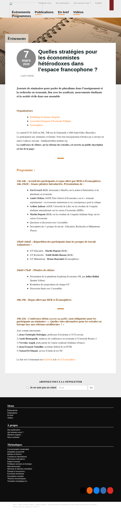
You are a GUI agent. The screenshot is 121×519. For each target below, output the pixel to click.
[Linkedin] (103, 490)
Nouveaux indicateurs (16, 459)
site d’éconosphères (66, 359)
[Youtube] (110, 490)
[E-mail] (83, 490)
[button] (111, 5)
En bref (10, 415)
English (98, 3)
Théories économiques (16, 479)
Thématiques (14, 444)
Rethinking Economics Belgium (45, 116)
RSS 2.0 (36, 507)
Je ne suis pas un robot (43, 387)
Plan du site (17, 507)
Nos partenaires (62, 3)
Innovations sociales (15, 476)
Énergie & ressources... (16, 471)
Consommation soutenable (18, 449)
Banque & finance (14, 454)
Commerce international (17, 457)
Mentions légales (14, 435)
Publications (12, 413)
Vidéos (10, 418)
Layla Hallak (27, 75)
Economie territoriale (15, 474)
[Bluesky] (96, 490)
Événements (17, 38)
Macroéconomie (13, 466)
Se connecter (27, 507)
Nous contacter (13, 437)
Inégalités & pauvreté (15, 452)
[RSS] (90, 490)
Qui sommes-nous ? (82, 3)
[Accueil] (26, 9)
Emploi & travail (13, 462)
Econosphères (36, 124)
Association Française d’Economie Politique (50, 120)
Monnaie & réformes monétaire (19, 469)
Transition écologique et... (17, 481)
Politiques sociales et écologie (19, 464)
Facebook (47, 359)
